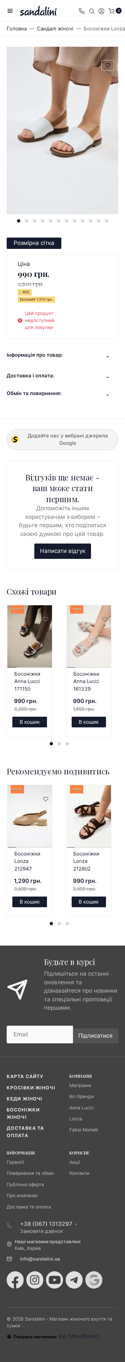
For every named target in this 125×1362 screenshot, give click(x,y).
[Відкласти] (45, 619)
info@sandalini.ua (40, 1259)
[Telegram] (74, 1280)
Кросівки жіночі (31, 1087)
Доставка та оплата (29, 1207)
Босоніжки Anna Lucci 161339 (86, 681)
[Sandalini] (38, 11)
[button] (19, 221)
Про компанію (22, 1195)
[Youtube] (54, 1280)
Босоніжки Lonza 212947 (27, 861)
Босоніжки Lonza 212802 (86, 861)
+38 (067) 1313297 (46, 1224)
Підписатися (95, 1035)
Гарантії (15, 1162)
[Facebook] (15, 1280)
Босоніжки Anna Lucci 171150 (27, 681)
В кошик (30, 722)
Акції (74, 1162)
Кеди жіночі (24, 1098)
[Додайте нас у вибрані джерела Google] (93, 1280)
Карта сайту (25, 1076)
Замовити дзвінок (41, 1231)
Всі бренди (81, 1096)
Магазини (80, 1085)
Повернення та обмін (30, 1173)
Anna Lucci (81, 1107)
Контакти (79, 1173)
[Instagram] (34, 1280)
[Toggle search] (92, 10)
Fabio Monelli (83, 1129)
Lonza (75, 1118)
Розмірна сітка (34, 243)
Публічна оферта (25, 1184)
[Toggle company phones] (82, 10)
